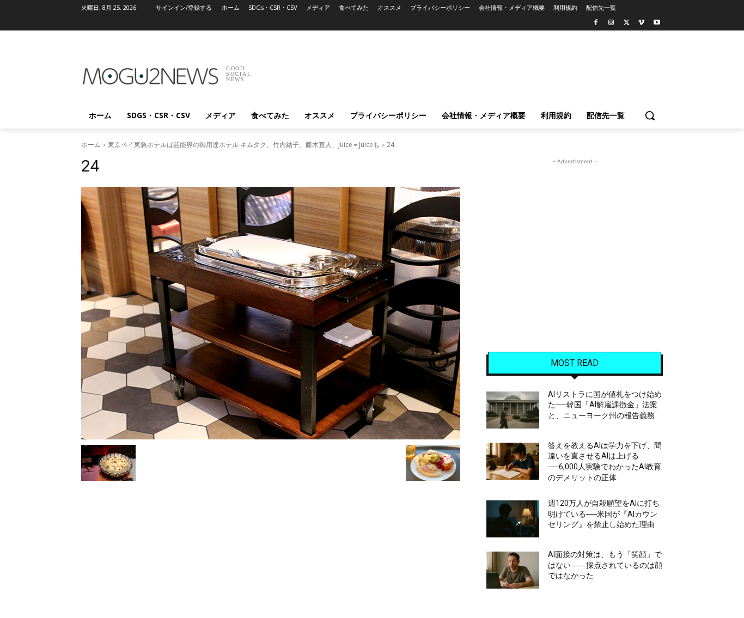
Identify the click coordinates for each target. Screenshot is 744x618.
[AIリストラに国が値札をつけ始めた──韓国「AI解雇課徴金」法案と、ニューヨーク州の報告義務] (512, 410)
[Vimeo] (641, 23)
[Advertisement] (453, 70)
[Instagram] (611, 23)
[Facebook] (596, 23)
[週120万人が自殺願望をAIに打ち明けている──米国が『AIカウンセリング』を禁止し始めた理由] (512, 518)
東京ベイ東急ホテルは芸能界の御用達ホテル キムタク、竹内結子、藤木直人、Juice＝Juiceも (244, 144)
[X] (626, 23)
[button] (650, 115)
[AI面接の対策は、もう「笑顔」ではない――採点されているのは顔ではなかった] (512, 570)
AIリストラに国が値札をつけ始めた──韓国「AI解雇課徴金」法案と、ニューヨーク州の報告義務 (605, 405)
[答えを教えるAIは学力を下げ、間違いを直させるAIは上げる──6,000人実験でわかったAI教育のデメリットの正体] (512, 461)
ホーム (91, 144)
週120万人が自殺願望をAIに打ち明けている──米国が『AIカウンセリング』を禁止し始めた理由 (604, 514)
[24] (270, 313)
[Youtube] (656, 23)
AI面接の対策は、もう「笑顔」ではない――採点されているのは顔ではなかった (605, 565)
